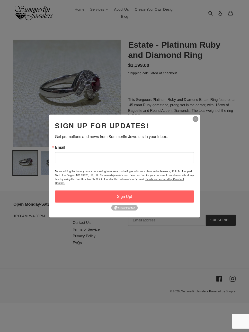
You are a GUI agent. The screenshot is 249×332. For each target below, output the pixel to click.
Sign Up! (124, 196)
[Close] (195, 119)
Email (60, 147)
